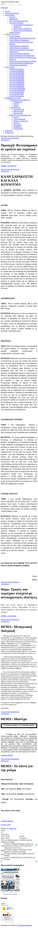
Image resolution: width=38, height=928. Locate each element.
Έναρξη (3, 825)
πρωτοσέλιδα (7, 894)
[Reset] (21, 4)
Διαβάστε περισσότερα (8, 166)
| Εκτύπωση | (5, 140)
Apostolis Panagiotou (25, 925)
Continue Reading (7, 755)
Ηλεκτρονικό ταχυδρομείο (10, 138)
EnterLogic (12, 828)
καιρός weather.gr (9, 922)
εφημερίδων (15, 894)
